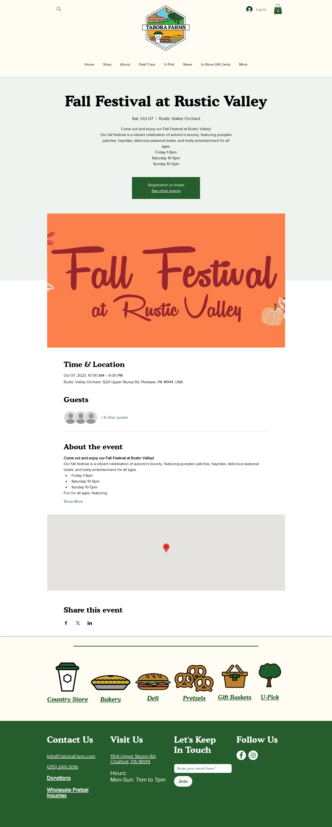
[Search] (59, 9)
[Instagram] (253, 755)
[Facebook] (241, 755)
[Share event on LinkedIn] (89, 623)
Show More (73, 501)
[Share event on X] (78, 623)
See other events (166, 191)
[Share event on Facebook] (66, 623)
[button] (278, 9)
